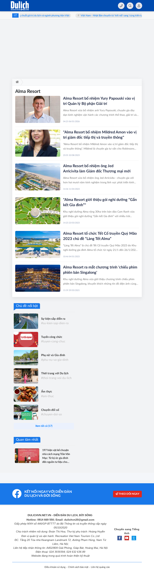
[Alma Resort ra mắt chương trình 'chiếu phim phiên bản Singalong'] (37, 278)
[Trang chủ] (16, 82)
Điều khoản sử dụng (55, 567)
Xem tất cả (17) (43, 426)
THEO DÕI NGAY (128, 494)
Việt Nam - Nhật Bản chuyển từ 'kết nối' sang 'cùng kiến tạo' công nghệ (110, 15)
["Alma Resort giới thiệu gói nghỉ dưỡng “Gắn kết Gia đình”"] (37, 210)
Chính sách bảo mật (78, 567)
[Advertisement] (77, 50)
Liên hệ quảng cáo (100, 567)
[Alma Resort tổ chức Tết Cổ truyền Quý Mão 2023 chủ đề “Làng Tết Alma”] (37, 244)
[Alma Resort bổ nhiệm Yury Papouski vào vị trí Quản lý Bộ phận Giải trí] (37, 109)
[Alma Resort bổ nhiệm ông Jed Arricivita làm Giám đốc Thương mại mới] (37, 176)
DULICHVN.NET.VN (39, 515)
